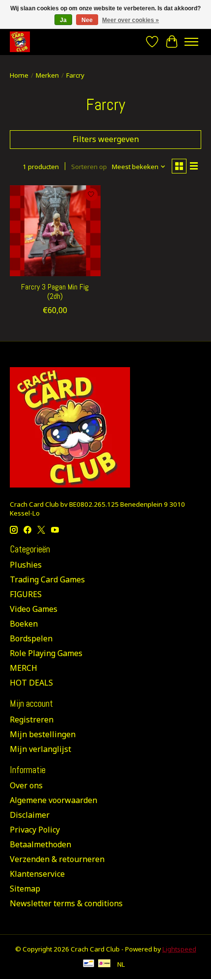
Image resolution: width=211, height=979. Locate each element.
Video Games (33, 609)
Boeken (24, 623)
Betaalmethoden (40, 844)
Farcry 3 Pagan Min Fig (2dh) (55, 291)
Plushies (26, 564)
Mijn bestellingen (43, 734)
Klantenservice (37, 873)
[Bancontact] (88, 964)
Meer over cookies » (130, 20)
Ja (63, 20)
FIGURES (26, 594)
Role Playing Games (46, 653)
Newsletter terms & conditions (66, 903)
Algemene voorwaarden (53, 800)
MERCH (23, 667)
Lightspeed (179, 949)
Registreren (31, 719)
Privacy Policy (35, 829)
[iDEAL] (104, 964)
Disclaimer (30, 814)
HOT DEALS (31, 682)
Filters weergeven (106, 139)
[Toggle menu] (191, 42)
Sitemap (25, 888)
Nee (87, 20)
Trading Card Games (47, 579)
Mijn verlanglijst (40, 749)
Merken (47, 75)
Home (19, 75)
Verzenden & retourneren (57, 859)
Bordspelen (31, 638)
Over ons (26, 785)
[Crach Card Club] (20, 41)
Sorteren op (89, 166)
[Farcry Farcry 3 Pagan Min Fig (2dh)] (55, 230)
